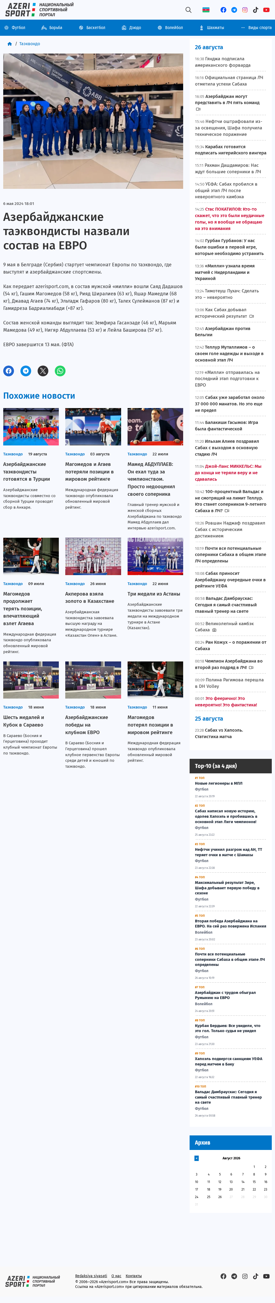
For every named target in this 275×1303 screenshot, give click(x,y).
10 (196, 1182)
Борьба (55, 27)
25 (208, 1197)
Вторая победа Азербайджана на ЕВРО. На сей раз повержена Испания (230, 924)
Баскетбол (95, 27)
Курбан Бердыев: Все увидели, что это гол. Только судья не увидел (227, 1028)
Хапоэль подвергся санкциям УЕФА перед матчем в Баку (228, 1061)
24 (196, 1197)
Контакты (134, 1276)
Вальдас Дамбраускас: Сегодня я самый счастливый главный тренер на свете (228, 1097)
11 (208, 1182)
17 (196, 1189)
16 (265, 1182)
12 (219, 1182)
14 (242, 1182)
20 (231, 1189)
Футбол (18, 27)
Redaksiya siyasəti (91, 1276)
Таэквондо (29, 43)
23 (265, 1189)
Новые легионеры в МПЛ (219, 783)
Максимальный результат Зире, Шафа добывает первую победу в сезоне (227, 888)
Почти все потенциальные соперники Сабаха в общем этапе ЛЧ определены (230, 959)
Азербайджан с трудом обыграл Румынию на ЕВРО (225, 995)
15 (254, 1182)
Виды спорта (260, 27)
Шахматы (215, 27)
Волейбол (174, 27)
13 (231, 1182)
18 (208, 1189)
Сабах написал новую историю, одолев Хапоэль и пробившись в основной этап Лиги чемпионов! (226, 816)
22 (254, 1189)
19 (219, 1189)
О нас (116, 1276)
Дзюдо (135, 27)
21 (242, 1189)
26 (220, 1197)
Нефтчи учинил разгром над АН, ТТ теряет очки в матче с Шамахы (228, 852)
